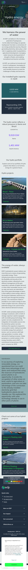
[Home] (3, 6)
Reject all (14, 560)
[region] (14, 552)
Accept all (14, 564)
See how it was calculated (14, 483)
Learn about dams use (14, 348)
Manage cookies (16, 553)
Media (5, 502)
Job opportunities (8, 499)
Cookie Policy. (18, 554)
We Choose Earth (8, 496)
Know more (14, 406)
